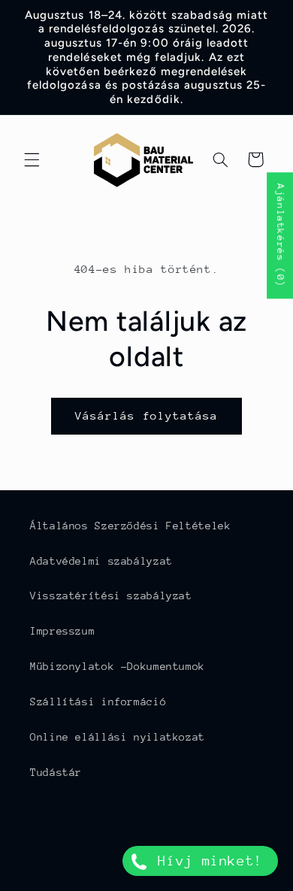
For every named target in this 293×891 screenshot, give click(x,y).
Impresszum (62, 631)
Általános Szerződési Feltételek (130, 526)
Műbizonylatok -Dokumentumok (117, 666)
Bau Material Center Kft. (170, 881)
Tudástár (56, 772)
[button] (31, 159)
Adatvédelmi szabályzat (101, 561)
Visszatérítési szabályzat (111, 595)
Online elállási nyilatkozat (117, 737)
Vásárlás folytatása (147, 415)
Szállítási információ (98, 702)
